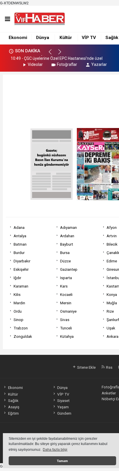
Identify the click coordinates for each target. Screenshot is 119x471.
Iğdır (17, 277)
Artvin (112, 235)
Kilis (17, 294)
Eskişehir (21, 269)
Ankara (112, 336)
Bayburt (66, 244)
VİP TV (89, 37)
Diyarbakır (22, 261)
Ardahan (67, 235)
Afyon (112, 227)
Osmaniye (68, 311)
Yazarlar (99, 64)
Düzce (65, 261)
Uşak (111, 328)
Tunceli (66, 328)
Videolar (35, 64)
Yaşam (63, 407)
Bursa (65, 252)
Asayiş (13, 407)
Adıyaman (68, 227)
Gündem (64, 413)
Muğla (112, 303)
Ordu (18, 311)
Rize (110, 311)
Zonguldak (23, 336)
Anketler (109, 393)
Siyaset (63, 400)
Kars (64, 286)
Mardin (19, 303)
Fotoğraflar (67, 64)
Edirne (112, 261)
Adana (19, 227)
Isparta (66, 277)
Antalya (20, 235)
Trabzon (21, 328)
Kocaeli (66, 294)
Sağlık (111, 37)
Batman (20, 244)
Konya (112, 294)
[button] (53, 54)
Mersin (65, 303)
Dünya (42, 37)
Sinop (18, 319)
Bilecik (112, 244)
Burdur (19, 252)
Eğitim (13, 413)
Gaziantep (68, 269)
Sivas (64, 319)
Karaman (21, 286)
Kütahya (67, 336)
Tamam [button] (62, 461)
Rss (108, 367)
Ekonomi (18, 37)
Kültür (66, 37)
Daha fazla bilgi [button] (55, 450)
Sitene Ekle (86, 367)
